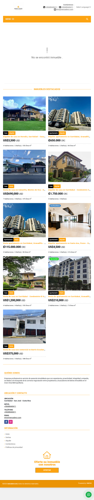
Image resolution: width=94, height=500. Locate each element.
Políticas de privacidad (14, 447)
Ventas (8, 437)
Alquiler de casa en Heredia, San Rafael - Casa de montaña (29, 137)
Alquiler (8, 441)
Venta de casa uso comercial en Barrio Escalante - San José (29, 350)
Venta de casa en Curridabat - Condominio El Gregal (26, 296)
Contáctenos (10, 444)
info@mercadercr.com (12, 418)
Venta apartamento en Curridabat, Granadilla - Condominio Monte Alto (34, 243)
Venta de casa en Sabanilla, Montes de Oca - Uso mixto (27, 190)
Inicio (8, 434)
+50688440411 (51, 7)
